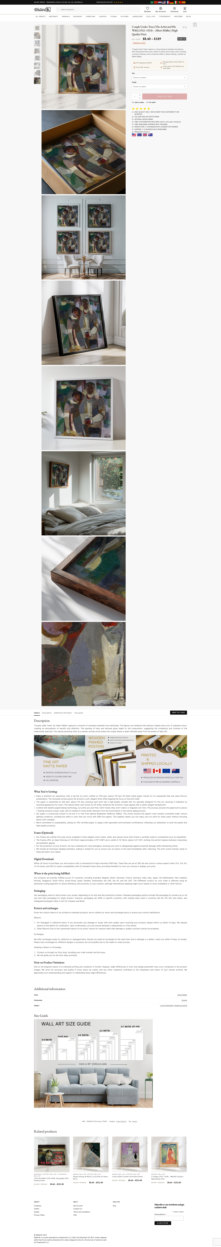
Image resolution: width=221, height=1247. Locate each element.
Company (37, 1206)
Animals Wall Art (79, 1174)
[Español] (184, 2)
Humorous (38, 1174)
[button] (195, 21)
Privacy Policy (39, 1215)
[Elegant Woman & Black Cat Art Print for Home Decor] (91, 1154)
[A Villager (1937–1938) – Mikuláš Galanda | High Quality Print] (169, 1154)
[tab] (37, 712)
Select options (51, 1191)
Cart (185, 11)
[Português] (180, 2)
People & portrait (180, 1005)
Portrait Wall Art (121, 1121)
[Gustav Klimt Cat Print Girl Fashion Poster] (130, 1154)
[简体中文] (156, 2)
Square (184, 1000)
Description (47, 713)
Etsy (114, 1206)
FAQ (75, 1215)
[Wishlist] (66, 1140)
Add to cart (164, 96)
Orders (36, 1209)
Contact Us (77, 1209)
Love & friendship (166, 1005)
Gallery (37, 713)
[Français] (168, 2)
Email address (160, 1214)
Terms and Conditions (81, 1212)
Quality (36, 1212)
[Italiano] (176, 2)
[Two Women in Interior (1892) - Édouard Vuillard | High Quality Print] (183, 27)
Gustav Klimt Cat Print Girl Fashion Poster (127, 1176)
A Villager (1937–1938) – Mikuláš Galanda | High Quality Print (167, 1178)
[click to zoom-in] (84, 67)
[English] (164, 2)
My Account (161, 11)
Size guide (78, 713)
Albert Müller (182, 995)
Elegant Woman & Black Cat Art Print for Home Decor (90, 1178)
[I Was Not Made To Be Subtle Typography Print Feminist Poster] (52, 1154)
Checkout (174, 11)
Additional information (63, 713)
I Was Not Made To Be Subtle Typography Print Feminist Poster (51, 1179)
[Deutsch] (172, 2)
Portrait (134, 1121)
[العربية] (152, 2)
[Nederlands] (160, 2)
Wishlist (147, 11)
